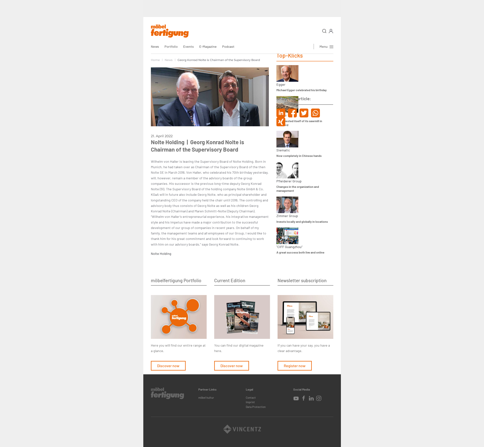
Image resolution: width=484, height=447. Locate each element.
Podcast (228, 46)
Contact (251, 397)
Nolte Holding (161, 253)
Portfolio (171, 46)
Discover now (168, 365)
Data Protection (256, 406)
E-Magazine (208, 46)
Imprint (250, 402)
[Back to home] (170, 31)
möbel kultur (206, 397)
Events (188, 46)
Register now (295, 365)
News (155, 46)
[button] (324, 31)
